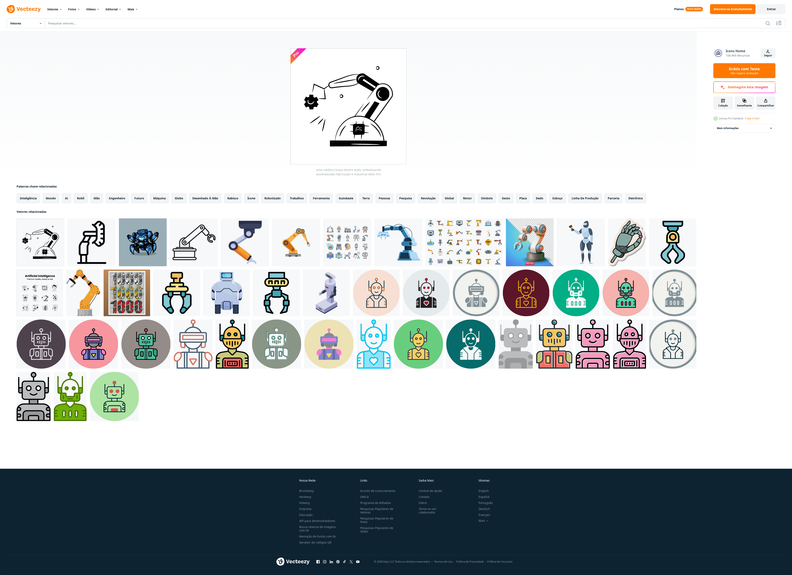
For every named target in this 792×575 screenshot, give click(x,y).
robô (80, 198)
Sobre (423, 503)
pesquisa (405, 198)
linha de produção (585, 198)
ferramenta (321, 198)
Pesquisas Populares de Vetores (376, 510)
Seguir (768, 55)
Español (484, 497)
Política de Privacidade (470, 561)
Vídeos (91, 9)
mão (97, 198)
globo (179, 198)
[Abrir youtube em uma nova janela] (357, 561)
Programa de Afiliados (375, 503)
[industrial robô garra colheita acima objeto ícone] (276, 293)
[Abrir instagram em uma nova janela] (324, 561)
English (484, 491)
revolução (428, 198)
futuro (139, 198)
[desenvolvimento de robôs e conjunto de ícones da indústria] (347, 242)
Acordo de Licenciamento (377, 491)
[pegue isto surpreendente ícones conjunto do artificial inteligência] (40, 293)
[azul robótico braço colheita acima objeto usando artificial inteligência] (398, 242)
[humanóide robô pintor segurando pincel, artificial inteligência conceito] (581, 242)
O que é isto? (752, 118)
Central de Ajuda (430, 491)
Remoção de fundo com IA (317, 536)
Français (484, 515)
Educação (305, 515)
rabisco (232, 198)
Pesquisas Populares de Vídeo (376, 529)
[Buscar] (767, 23)
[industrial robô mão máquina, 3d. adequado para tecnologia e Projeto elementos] (530, 242)
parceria (613, 198)
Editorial (112, 9)
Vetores (52, 9)
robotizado (272, 198)
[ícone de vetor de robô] (376, 293)
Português (486, 503)
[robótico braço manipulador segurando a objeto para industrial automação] (672, 242)
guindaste (346, 198)
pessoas (384, 198)
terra (366, 198)
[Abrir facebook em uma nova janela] (318, 561)
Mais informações (728, 128)
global (449, 198)
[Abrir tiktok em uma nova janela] (344, 561)
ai (66, 198)
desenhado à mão (205, 198)
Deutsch (484, 509)
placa (523, 198)
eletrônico (635, 198)
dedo (539, 198)
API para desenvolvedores (317, 521)
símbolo (487, 198)
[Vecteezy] (24, 9)
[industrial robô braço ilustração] (83, 293)
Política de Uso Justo (499, 561)
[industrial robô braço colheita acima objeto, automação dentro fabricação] (245, 242)
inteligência (28, 198)
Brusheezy (306, 491)
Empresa (305, 509)
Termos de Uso (443, 561)
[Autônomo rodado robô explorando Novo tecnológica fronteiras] (226, 293)
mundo (51, 198)
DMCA (364, 497)
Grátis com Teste (744, 70)
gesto (506, 198)
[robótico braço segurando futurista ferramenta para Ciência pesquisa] (92, 242)
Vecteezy (305, 497)
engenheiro (117, 198)
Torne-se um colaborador (427, 510)
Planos (679, 9)
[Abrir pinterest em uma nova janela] (338, 561)
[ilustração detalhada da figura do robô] (127, 293)
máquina (159, 198)
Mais (131, 9)
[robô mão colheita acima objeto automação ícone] (176, 293)
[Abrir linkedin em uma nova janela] (331, 561)
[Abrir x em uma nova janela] (351, 561)
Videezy (304, 503)
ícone (251, 198)
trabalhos (297, 198)
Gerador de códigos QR (315, 542)
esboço (557, 198)
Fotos (72, 9)
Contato (424, 497)
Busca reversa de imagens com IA (317, 528)
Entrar (771, 9)
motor (467, 198)
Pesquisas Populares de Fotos (376, 520)
